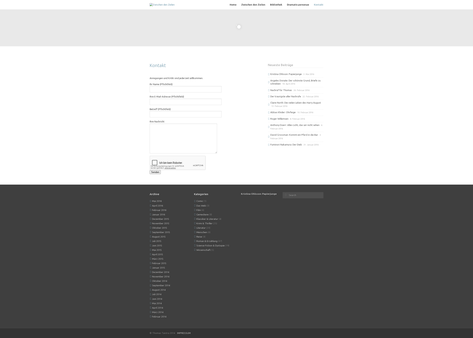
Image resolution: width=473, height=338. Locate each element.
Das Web (201, 205)
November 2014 (160, 276)
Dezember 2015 (160, 219)
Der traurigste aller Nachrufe (285, 96)
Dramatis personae (298, 4)
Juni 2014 (157, 299)
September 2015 (161, 232)
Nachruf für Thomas (281, 90)
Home (233, 4)
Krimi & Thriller (204, 223)
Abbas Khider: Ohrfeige (283, 112)
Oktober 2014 (159, 281)
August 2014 (159, 290)
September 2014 (161, 285)
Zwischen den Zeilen (253, 4)
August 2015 (159, 236)
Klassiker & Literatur (207, 219)
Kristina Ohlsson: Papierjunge (286, 74)
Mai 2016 (157, 201)
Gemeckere (202, 214)
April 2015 (157, 254)
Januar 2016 (158, 214)
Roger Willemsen (279, 118)
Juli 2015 (156, 241)
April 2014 (157, 307)
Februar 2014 (159, 316)
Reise (199, 236)
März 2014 (157, 312)
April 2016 (157, 205)
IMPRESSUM (184, 333)
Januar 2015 (158, 267)
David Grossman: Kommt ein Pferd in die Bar (294, 134)
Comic (199, 201)
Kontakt (318, 4)
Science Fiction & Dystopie (210, 245)
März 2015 (157, 259)
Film (198, 210)
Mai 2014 (157, 303)
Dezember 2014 (160, 272)
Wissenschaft (203, 250)
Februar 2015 (159, 263)
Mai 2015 (157, 250)
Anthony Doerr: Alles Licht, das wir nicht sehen (294, 125)
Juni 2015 (157, 245)
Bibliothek (276, 4)
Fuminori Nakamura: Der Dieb (286, 144)
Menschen (201, 232)
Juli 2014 (156, 294)
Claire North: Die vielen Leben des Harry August (295, 102)
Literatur (201, 228)
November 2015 (160, 223)
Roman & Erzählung (206, 241)
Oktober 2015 (159, 228)
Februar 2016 (159, 210)
